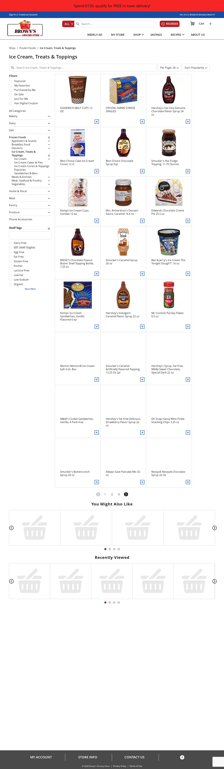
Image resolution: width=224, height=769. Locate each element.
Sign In (12, 14)
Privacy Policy (119, 766)
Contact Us (134, 757)
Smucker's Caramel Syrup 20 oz (121, 261)
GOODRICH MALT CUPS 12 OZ (76, 109)
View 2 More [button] (30, 289)
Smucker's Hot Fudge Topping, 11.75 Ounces (165, 162)
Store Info (87, 757)
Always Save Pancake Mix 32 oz (123, 473)
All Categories (17, 111)
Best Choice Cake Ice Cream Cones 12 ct (77, 162)
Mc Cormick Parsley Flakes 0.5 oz (167, 314)
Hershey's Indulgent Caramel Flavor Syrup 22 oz (122, 314)
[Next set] (125, 494)
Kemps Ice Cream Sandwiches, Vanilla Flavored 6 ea (72, 316)
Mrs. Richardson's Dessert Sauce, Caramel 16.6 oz (122, 212)
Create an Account (28, 14)
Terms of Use (135, 766)
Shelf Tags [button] (15, 228)
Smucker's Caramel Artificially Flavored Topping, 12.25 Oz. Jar (123, 369)
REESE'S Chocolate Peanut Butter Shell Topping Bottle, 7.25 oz (77, 263)
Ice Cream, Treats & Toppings (58, 48)
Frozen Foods (27, 48)
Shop (12, 48)
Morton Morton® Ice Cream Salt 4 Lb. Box (77, 367)
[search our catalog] (77, 24)
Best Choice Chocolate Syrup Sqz (119, 162)
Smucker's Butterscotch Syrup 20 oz (75, 473)
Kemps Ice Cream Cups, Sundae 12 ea (74, 212)
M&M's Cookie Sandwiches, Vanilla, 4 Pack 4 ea (77, 420)
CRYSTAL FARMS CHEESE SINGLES (120, 109)
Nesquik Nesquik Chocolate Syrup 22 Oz (168, 473)
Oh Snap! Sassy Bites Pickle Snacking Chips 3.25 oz (167, 420)
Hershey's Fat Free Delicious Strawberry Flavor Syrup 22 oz (123, 422)
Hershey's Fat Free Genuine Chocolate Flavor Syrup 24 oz (168, 111)
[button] (202, 14)
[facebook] (182, 758)
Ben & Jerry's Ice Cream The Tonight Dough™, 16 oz (168, 261)
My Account (41, 757)
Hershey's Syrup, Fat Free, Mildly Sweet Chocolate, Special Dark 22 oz (167, 369)
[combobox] (68, 24)
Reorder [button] (172, 24)
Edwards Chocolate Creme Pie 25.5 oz (167, 212)
